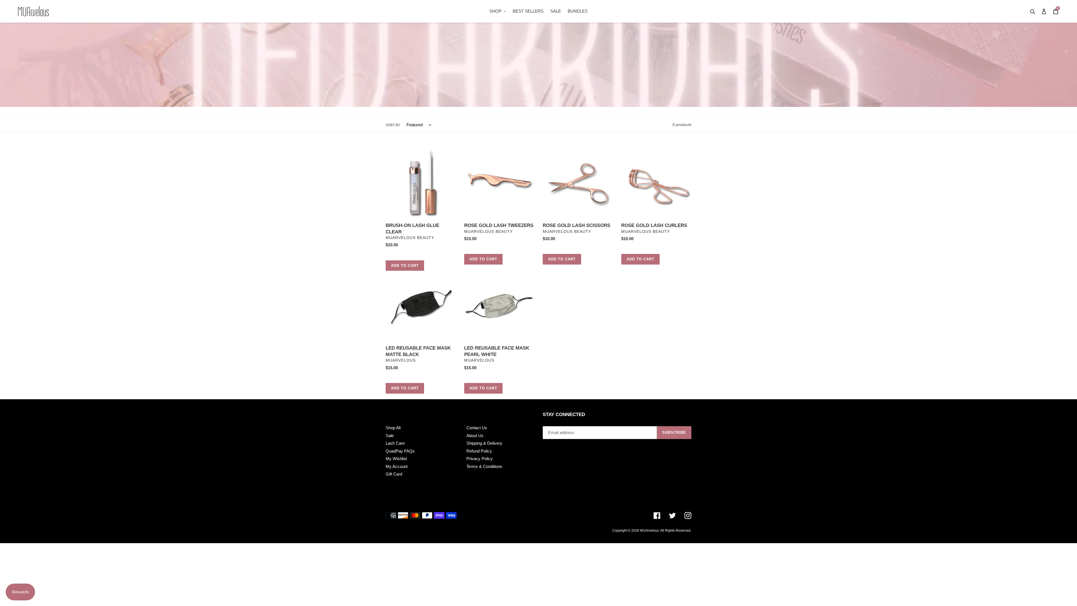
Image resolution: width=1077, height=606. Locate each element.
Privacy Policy (479, 458)
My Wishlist (396, 458)
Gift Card (394, 474)
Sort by (393, 125)
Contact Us (476, 427)
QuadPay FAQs (400, 451)
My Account (397, 466)
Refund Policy (479, 451)
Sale (390, 435)
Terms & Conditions (484, 466)
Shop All (393, 427)
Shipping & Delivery (484, 443)
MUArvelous (649, 530)
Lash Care (395, 443)
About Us (475, 435)
